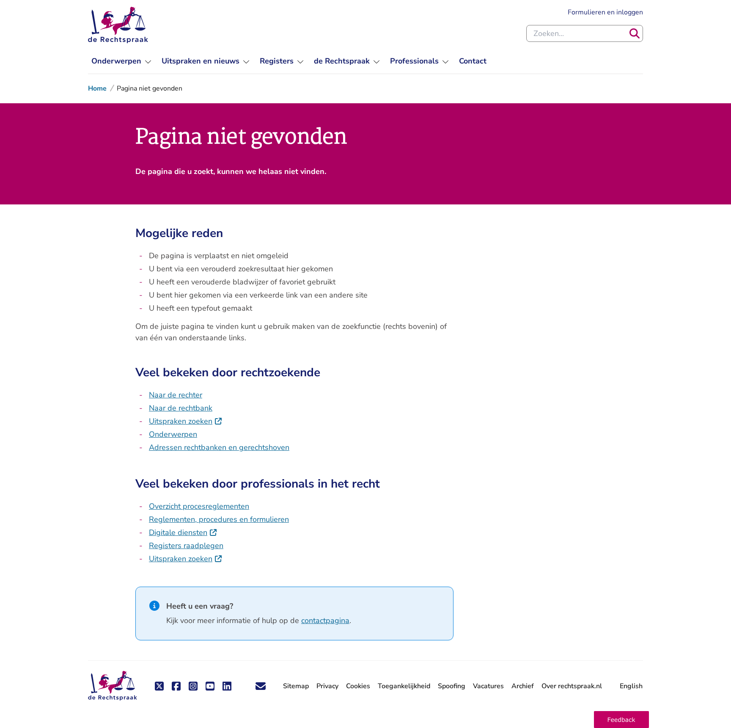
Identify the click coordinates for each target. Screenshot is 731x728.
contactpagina (325, 620)
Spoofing (451, 686)
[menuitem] (121, 61)
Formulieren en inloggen (605, 12)
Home (97, 88)
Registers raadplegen (186, 545)
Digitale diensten (183, 532)
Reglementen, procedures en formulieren (219, 519)
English (631, 686)
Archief (522, 686)
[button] (621, 719)
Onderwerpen (173, 434)
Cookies (358, 686)
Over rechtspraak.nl (571, 686)
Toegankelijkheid (404, 686)
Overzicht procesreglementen (199, 506)
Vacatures (488, 686)
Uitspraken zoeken (186, 421)
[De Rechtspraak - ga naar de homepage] (118, 25)
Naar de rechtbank (180, 408)
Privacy (327, 686)
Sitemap (296, 686)
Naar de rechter (175, 395)
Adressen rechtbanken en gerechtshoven (219, 447)
